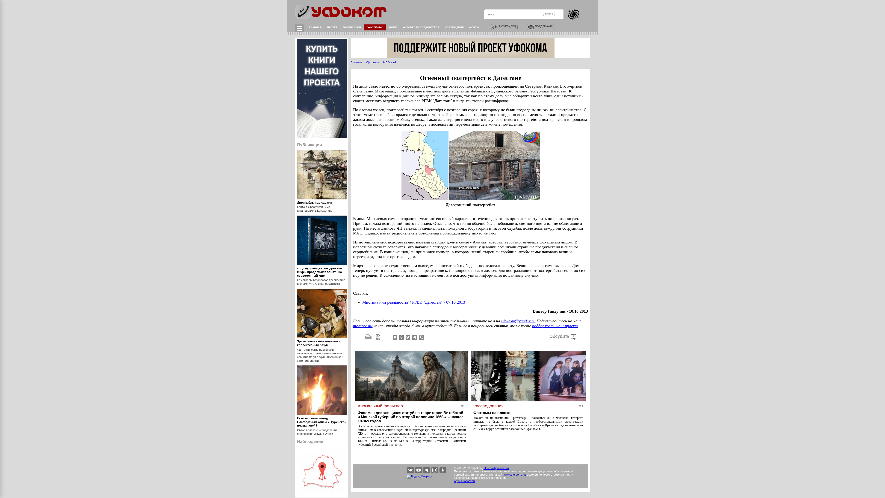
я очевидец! (508, 26)
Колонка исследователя (421, 27)
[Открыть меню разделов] (299, 28)
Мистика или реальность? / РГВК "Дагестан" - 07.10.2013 (413, 302)
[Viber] (421, 337)
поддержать (544, 26)
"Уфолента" (374, 27)
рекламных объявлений (491, 478)
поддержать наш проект (555, 325)
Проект (332, 27)
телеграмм (362, 325)
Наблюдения (454, 27)
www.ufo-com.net (515, 474)
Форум (474, 27)
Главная (315, 27)
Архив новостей (464, 481)
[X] (407, 337)
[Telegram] (414, 337)
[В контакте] (394, 337)
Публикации (352, 27)
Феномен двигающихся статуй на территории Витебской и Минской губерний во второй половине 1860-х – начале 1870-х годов (410, 417)
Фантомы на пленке (491, 413)
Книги (393, 27)
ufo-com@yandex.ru (518, 321)
